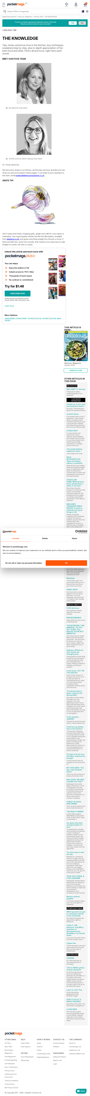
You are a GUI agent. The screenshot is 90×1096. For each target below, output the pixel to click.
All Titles (8, 1043)
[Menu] (3, 4)
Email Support (25, 1047)
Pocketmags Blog (11, 1060)
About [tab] (74, 538)
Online (39, 1050)
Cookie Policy (9, 1084)
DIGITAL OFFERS (41, 319)
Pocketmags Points (43, 1054)
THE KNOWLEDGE (51, 17)
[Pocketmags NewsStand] (15, 4)
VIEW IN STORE (75, 370)
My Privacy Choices (11, 1088)
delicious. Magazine (25, 17)
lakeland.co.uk (13, 239)
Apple (39, 1043)
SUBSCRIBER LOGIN (13, 319)
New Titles (8, 1047)
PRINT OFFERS (28, 319)
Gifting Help (25, 1060)
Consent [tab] (15, 538)
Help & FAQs (25, 1043)
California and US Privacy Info (11, 1075)
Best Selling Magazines (9, 1051)
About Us (72, 1043)
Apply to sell (57, 1060)
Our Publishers (10, 1064)
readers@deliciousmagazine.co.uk (29, 175)
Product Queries (58, 1043)
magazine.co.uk (74, 1050)
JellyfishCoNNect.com (76, 1054)
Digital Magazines (43, 1057)
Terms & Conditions (11, 1080)
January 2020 (38, 17)
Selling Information (59, 1057)
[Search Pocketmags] (4, 11)
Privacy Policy (9, 1071)
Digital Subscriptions (9, 17)
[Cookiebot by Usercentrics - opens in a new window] (77, 531)
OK (66, 563)
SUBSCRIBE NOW (17, 293)
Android (39, 1047)
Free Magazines (10, 1056)
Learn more (9, 306)
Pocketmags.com (75, 1047)
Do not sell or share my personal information (23, 563)
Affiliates (56, 1047)
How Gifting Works (27, 1057)
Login (55, 1064)
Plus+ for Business (11, 1067)
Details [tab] (45, 538)
